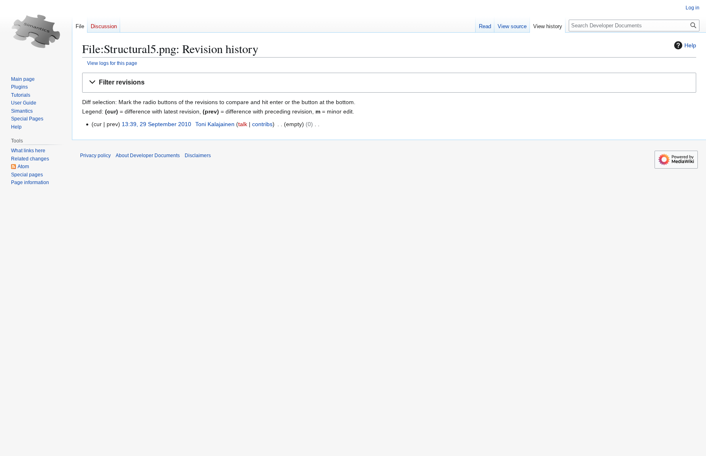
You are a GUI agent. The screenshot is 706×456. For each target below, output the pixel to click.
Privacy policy (95, 155)
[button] (389, 83)
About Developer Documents (148, 155)
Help (690, 45)
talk (242, 124)
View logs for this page (112, 63)
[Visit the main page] (36, 32)
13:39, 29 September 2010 (156, 124)
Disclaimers (198, 155)
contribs (262, 124)
